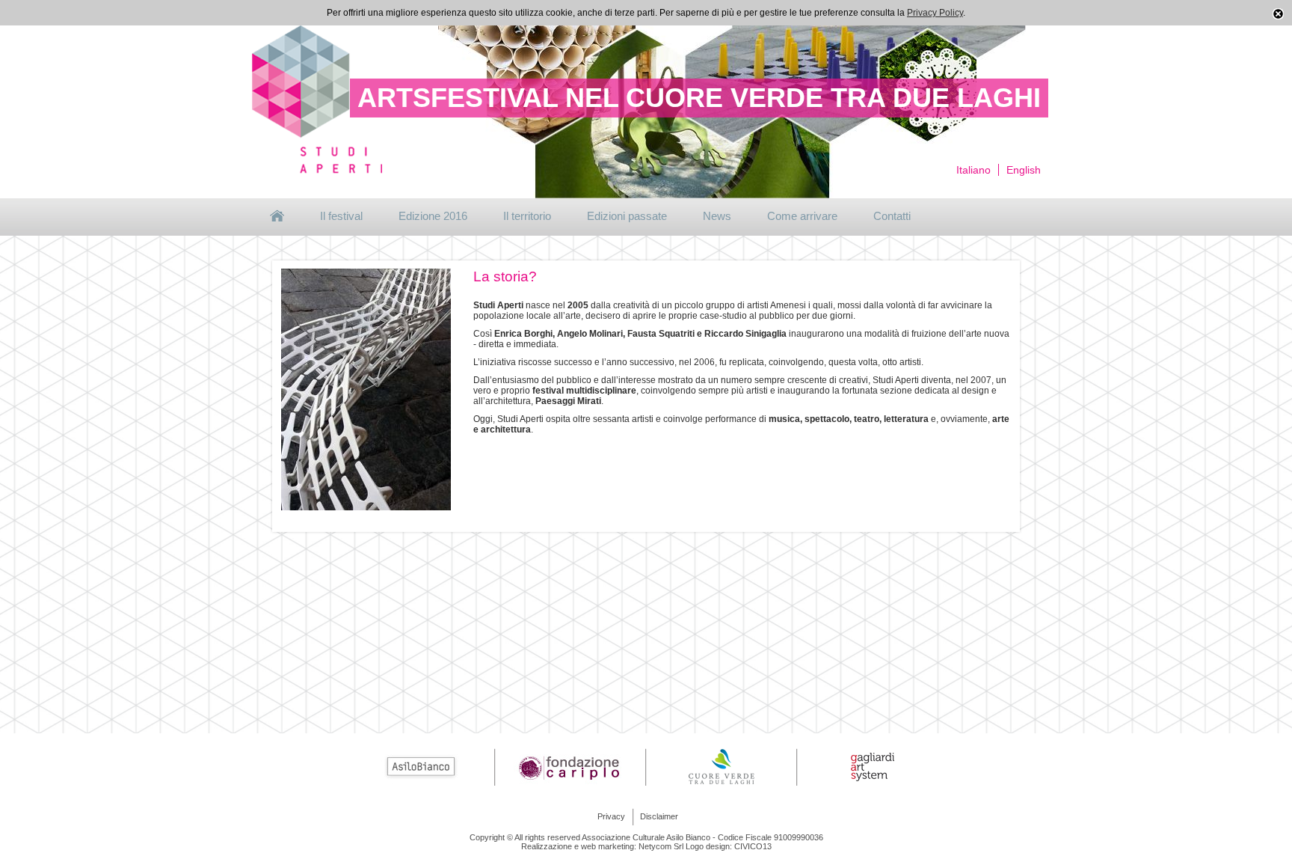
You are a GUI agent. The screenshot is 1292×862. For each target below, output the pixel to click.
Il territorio (527, 216)
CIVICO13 (753, 846)
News (717, 216)
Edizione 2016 (433, 216)
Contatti (892, 216)
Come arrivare (802, 216)
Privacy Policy (935, 12)
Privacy (611, 816)
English (1023, 170)
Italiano (973, 170)
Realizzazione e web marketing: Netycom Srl (602, 846)
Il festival (341, 216)
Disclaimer (659, 816)
